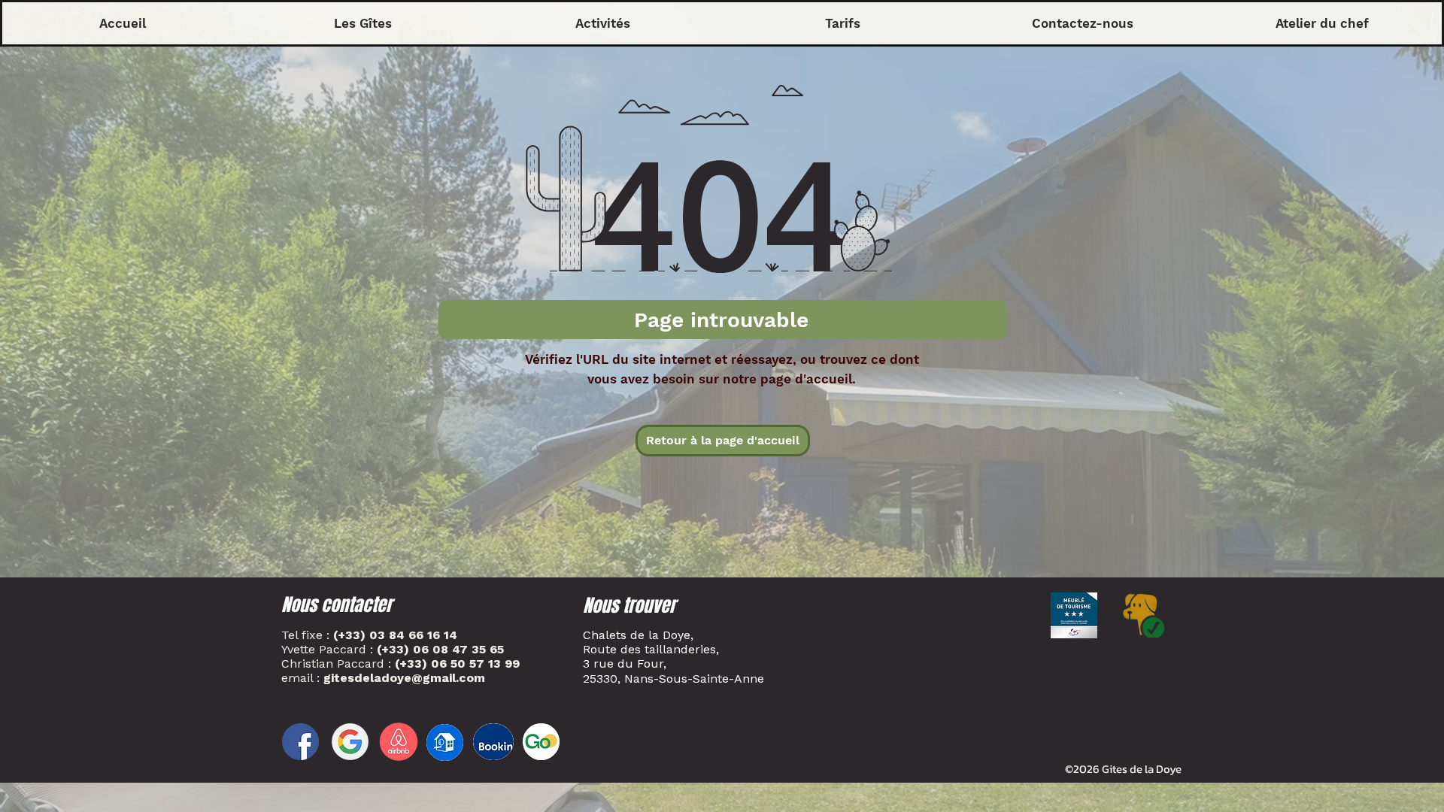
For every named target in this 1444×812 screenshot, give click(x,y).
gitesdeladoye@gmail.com (404, 678)
